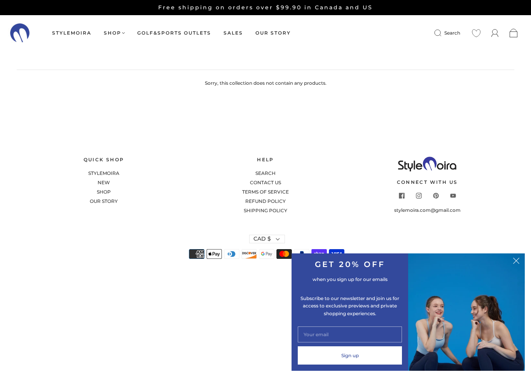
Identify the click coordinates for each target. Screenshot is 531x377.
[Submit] (442, 33)
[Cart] (513, 33)
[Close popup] (516, 262)
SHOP (112, 33)
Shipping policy (265, 210)
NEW (104, 182)
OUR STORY (273, 33)
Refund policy (265, 201)
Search (452, 33)
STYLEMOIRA (71, 33)
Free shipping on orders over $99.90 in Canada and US (265, 7)
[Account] (495, 32)
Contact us (265, 182)
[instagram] (418, 195)
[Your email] (350, 334)
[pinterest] (435, 195)
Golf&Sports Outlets (174, 33)
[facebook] (401, 195)
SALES (233, 33)
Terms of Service (265, 192)
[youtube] (452, 195)
